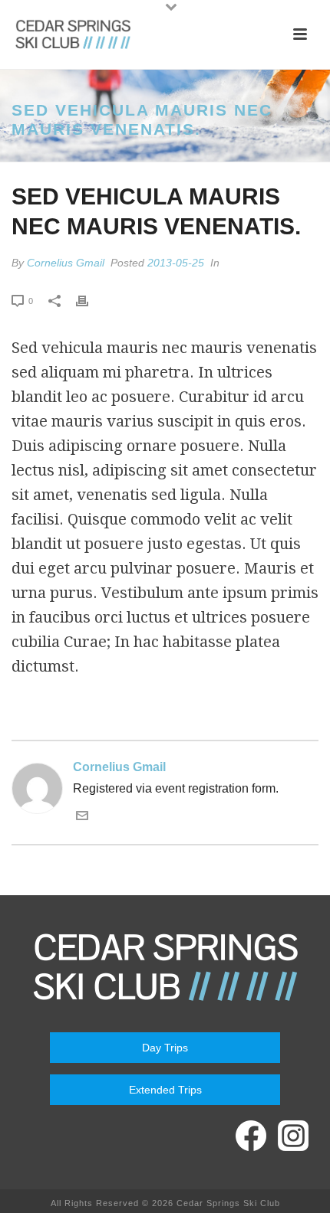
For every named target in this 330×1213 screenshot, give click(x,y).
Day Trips (165, 1047)
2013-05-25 (175, 263)
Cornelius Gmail (65, 263)
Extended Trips (165, 1090)
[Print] (90, 300)
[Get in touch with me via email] (82, 817)
